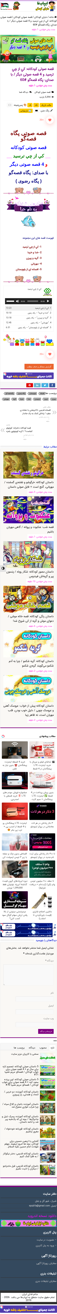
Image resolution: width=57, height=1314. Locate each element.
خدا (29, 399)
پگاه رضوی (21, 393)
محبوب (43, 1048)
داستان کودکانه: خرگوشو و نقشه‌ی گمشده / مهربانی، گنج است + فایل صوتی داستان (29, 484)
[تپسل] (4, 374)
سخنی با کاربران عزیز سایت (24, 1054)
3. (38, 317)
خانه (51, 17)
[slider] (11, 301)
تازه (52, 1048)
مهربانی (6, 399)
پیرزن (54, 399)
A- (30, 105)
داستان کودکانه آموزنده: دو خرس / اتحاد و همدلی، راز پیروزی (21, 1093)
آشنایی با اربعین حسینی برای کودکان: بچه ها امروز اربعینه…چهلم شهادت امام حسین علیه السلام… (21, 1144)
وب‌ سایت (48, 1019)
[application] (28, 301)
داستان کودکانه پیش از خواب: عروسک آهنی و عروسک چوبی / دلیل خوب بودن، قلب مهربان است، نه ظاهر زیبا (28, 710)
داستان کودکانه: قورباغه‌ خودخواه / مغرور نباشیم (21, 1130)
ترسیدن (37, 399)
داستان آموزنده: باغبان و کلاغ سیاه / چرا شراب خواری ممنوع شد (20, 1105)
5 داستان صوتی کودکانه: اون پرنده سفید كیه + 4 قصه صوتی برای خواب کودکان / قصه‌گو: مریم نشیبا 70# (20, 1082)
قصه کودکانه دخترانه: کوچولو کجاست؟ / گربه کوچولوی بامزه (19, 428)
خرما (21, 399)
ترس (46, 399)
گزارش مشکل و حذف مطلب (39, 366)
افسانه (42, 393)
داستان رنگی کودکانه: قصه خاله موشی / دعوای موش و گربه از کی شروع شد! (31, 618)
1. (43, 308)
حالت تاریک (46, 105)
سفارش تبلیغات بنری (45, 1281)
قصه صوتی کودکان (23, 17)
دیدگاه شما (23, 92)
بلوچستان (32, 393)
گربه (14, 399)
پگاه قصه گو (10, 393)
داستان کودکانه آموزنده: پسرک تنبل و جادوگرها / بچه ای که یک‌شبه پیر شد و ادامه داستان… (20, 1119)
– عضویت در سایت (46, 1240)
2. (39, 313)
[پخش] (48, 301)
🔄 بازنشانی (25, 111)
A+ (36, 105)
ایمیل (51, 1006)
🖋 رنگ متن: (46, 111)
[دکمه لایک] (50, 120)
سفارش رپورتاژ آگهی (46, 1263)
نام (52, 993)
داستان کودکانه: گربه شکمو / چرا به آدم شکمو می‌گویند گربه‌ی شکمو (31, 663)
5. (34, 327)
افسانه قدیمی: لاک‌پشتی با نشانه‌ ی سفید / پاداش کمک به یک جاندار (35, 410)
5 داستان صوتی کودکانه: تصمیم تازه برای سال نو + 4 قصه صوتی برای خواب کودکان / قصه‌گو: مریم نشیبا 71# (20, 1071)
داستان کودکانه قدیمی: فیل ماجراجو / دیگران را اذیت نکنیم (20, 1167)
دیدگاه (49, 961)
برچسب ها (19, 1048)
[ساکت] (17, 301)
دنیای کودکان (40, 17)
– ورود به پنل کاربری (46, 1246)
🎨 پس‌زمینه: (20, 105)
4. (41, 322)
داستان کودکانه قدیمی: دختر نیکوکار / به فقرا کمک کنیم (20, 1155)
